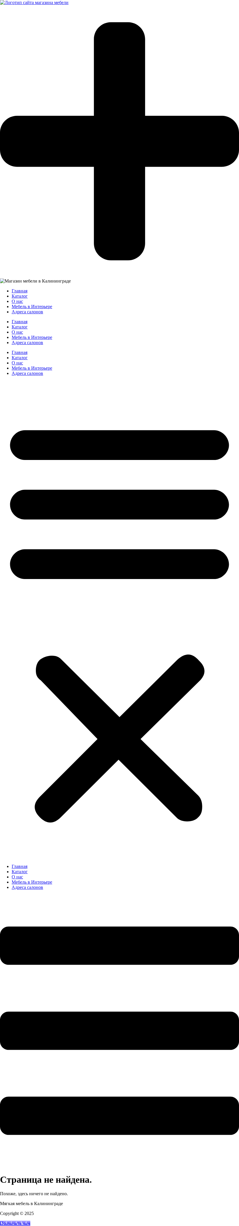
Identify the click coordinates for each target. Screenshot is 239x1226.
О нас (17, 362)
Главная (19, 352)
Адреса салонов (27, 373)
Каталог (20, 357)
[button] (119, 620)
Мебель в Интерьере (32, 368)
